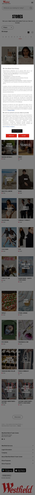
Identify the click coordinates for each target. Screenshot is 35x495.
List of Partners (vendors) (9, 126)
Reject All (11, 135)
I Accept (24, 135)
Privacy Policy (11, 110)
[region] (17, 102)
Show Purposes (17, 130)
